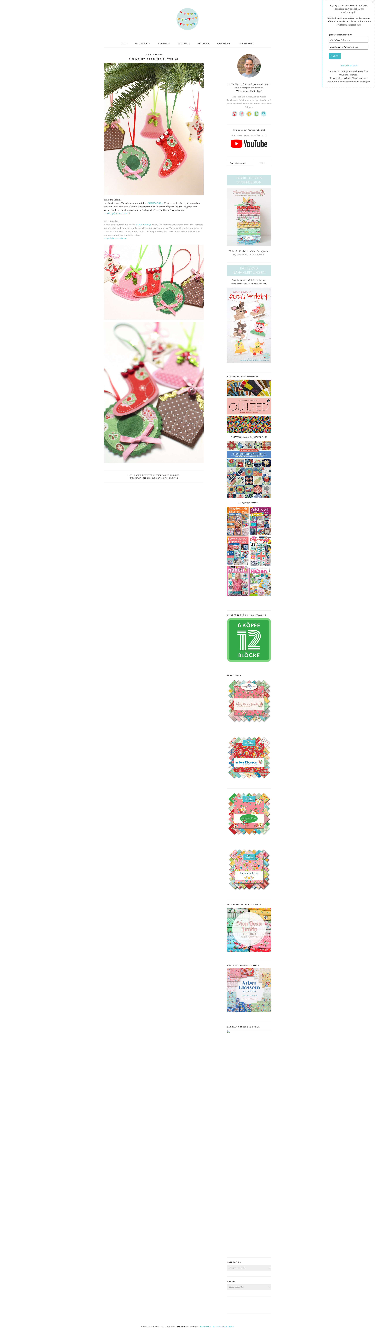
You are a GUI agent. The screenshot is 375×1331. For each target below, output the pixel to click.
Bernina (147, 478)
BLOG (231, 1327)
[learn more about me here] (249, 78)
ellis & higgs (187, 19)
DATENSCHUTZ (220, 1327)
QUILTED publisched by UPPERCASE (249, 437)
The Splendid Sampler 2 (249, 503)
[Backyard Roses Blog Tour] (249, 1014)
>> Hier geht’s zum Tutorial (117, 213)
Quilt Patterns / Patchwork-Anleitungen (160, 475)
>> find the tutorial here (115, 238)
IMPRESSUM (205, 1327)
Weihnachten (171, 478)
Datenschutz (351, 65)
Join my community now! (341, 34)
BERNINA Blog (155, 203)
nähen (161, 478)
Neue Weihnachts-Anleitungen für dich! (249, 283)
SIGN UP (334, 55)
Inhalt (343, 65)
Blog (154, 478)
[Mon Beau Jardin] (249, 725)
